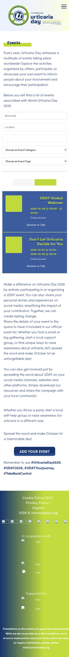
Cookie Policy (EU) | (38, 497)
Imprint (38, 508)
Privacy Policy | (38, 502)
